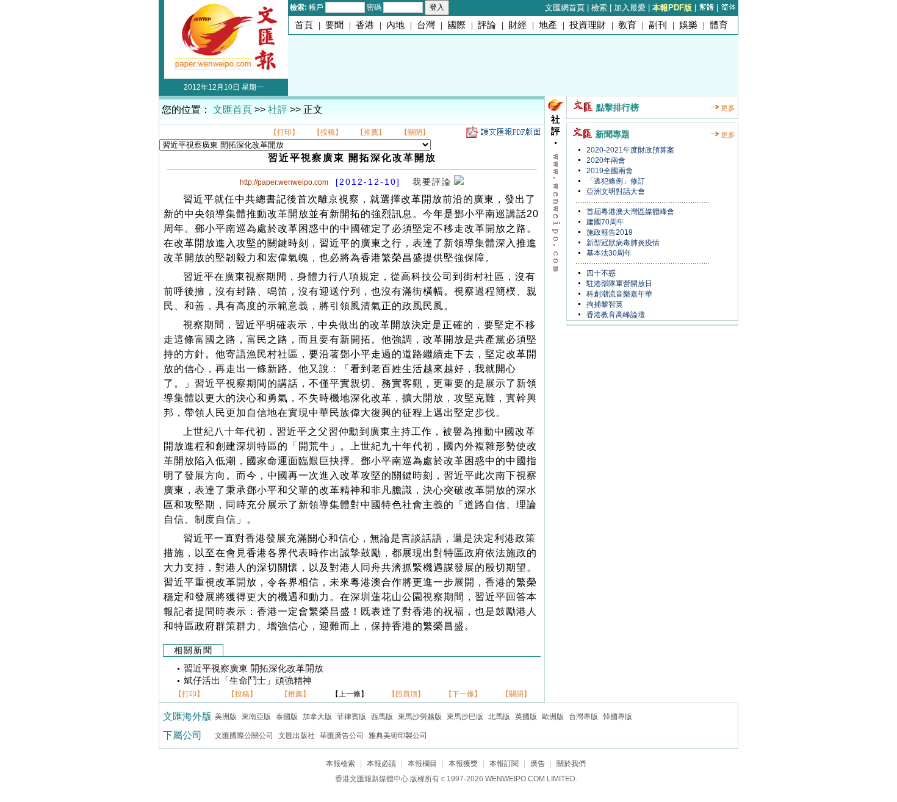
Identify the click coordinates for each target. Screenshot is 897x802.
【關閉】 (415, 132)
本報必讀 (381, 763)
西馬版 (382, 716)
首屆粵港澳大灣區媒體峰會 (629, 211)
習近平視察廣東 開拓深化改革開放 (253, 668)
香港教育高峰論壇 (615, 314)
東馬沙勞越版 (420, 716)
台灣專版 (583, 716)
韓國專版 (617, 716)
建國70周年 (604, 222)
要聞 (334, 25)
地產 (548, 25)
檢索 (599, 7)
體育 (719, 25)
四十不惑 (600, 273)
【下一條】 (463, 694)
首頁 (304, 25)
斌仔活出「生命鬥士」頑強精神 (248, 681)
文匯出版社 (296, 735)
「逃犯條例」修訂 (615, 181)
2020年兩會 (605, 160)
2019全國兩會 (609, 170)
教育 (627, 25)
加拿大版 (317, 716)
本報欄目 (422, 763)
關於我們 (571, 763)
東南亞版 (256, 716)
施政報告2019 (609, 232)
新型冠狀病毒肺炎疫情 (622, 242)
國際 (456, 25)
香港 (365, 25)
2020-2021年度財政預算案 (629, 150)
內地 (395, 25)
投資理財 (587, 25)
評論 (487, 25)
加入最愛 (630, 7)
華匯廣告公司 (342, 735)
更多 (728, 108)
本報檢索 (340, 763)
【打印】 (284, 132)
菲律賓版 (351, 716)
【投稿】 (327, 132)
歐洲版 (553, 716)
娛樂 (688, 25)
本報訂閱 (504, 763)
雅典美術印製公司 (398, 735)
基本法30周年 (608, 253)
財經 (517, 25)
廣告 (537, 763)
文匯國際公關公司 (244, 735)
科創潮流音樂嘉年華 (618, 294)
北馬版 (499, 716)
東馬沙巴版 (465, 716)
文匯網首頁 (565, 7)
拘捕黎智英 (604, 304)
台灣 (426, 25)
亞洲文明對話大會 (615, 191)
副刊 (658, 25)
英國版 (526, 716)
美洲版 (226, 716)
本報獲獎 (463, 763)
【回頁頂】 (406, 694)
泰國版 (287, 716)
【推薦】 (371, 132)
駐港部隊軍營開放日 (618, 283)
